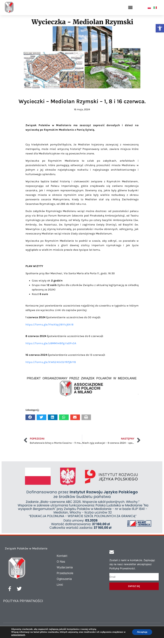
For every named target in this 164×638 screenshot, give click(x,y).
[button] (160, 28)
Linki (60, 584)
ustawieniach (18, 635)
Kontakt (62, 555)
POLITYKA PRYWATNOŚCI (23, 601)
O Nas (61, 561)
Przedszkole (65, 573)
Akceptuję (142, 632)
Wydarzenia (65, 567)
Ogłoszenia (64, 579)
